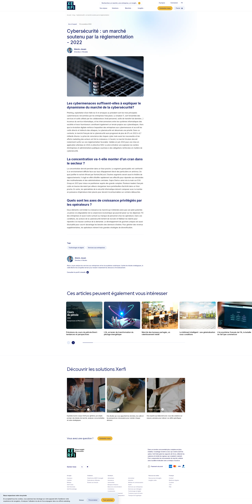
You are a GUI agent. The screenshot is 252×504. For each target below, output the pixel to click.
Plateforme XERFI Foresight (95, 478)
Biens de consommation (115, 487)
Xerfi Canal (70, 484)
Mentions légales (174, 480)
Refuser (81, 500)
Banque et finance (113, 484)
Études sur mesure (92, 482)
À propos (69, 478)
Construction (111, 491)
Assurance (111, 480)
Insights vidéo (153, 480)
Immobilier (131, 478)
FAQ (170, 487)
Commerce (111, 489)
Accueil (69, 15)
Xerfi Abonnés (71, 487)
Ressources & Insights (155, 478)
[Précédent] (68, 342)
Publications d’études (93, 480)
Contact (171, 478)
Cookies (171, 482)
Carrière (69, 480)
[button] (116, 9)
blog (73, 15)
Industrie (130, 480)
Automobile (111, 482)
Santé (130, 484)
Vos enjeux (103, 8)
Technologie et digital (76, 247)
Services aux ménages (134, 489)
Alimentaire (111, 478)
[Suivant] (73, 342)
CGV (170, 484)
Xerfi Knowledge (72, 489)
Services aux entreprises (96, 247)
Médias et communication (135, 482)
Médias (69, 482)
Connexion (174, 3)
